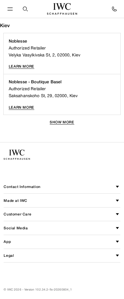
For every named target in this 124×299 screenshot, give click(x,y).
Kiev (5, 25)
